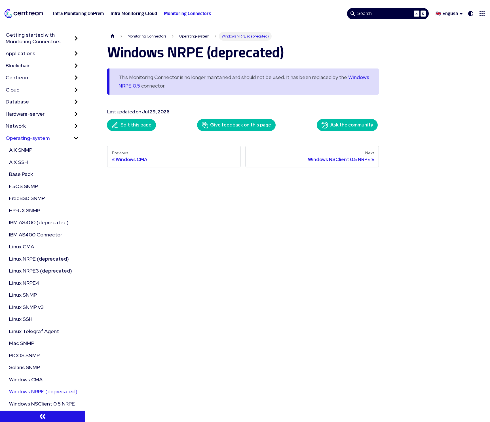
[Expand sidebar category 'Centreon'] (76, 77)
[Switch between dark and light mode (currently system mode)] (470, 13)
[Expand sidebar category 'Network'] (76, 126)
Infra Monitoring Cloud (134, 13)
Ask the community (351, 125)
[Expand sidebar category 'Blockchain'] (76, 65)
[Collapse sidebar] (42, 416)
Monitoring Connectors (187, 13)
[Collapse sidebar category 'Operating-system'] (76, 138)
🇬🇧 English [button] (447, 13)
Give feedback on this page (240, 125)
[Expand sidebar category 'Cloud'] (76, 89)
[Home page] (112, 36)
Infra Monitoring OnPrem (78, 13)
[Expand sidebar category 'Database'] (76, 101)
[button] (482, 13)
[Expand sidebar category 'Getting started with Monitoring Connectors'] (76, 38)
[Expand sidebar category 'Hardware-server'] (76, 114)
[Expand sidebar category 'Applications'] (76, 53)
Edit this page (136, 125)
